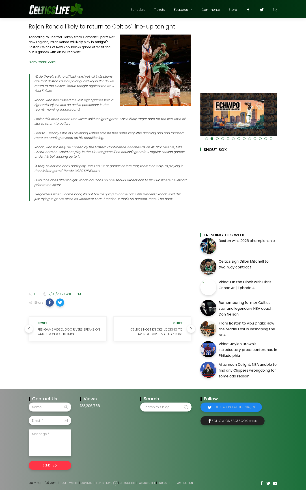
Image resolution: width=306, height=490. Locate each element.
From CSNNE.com (42, 62)
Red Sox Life (128, 483)
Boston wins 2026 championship (247, 240)
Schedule (138, 9)
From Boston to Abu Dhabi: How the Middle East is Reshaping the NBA (247, 329)
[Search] (275, 9)
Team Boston (183, 483)
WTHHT (74, 483)
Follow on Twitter (234, 407)
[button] (50, 302)
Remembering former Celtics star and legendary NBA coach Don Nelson (245, 308)
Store (233, 9)
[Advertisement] (110, 253)
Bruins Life (164, 483)
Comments (210, 9)
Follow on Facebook (235, 420)
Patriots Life (146, 483)
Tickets (159, 9)
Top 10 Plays (104, 483)
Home (63, 483)
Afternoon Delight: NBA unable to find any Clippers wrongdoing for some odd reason (248, 370)
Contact (87, 483)
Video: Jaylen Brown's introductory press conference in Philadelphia (248, 349)
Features (181, 9)
